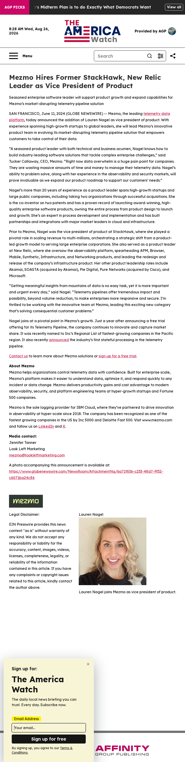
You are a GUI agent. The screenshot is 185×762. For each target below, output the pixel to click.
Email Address (26, 718)
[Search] (149, 56)
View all (174, 7)
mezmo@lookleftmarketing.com (37, 455)
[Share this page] (173, 55)
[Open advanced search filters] (160, 56)
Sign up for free (48, 739)
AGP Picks (15, 7)
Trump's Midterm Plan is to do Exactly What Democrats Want (87, 7)
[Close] (88, 664)
